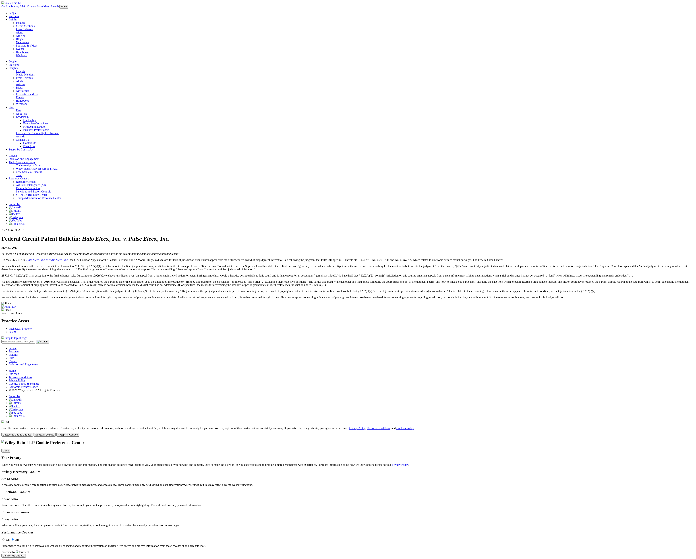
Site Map (14, 373)
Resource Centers (19, 178)
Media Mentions (25, 26)
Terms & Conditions (20, 377)
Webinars (21, 55)
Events (20, 48)
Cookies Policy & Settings (24, 383)
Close (6, 450)
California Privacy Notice (23, 386)
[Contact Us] (16, 223)
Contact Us (22, 139)
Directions (29, 146)
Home (12, 370)
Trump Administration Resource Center (38, 198)
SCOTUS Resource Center (31, 194)
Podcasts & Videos (27, 45)
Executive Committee (35, 123)
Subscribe (14, 149)
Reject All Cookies (44, 434)
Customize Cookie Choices (17, 434)
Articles (20, 35)
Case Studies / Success (29, 171)
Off (17, 539)
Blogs (19, 39)
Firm (11, 107)
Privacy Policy (17, 380)
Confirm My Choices (13, 555)
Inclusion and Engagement (24, 158)
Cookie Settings (10, 6)
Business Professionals (36, 129)
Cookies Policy (405, 428)
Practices (14, 16)
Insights (13, 19)
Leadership (22, 116)
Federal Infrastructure (28, 188)
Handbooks (22, 52)
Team (19, 175)
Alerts (19, 32)
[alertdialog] (348, 499)
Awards (20, 136)
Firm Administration (34, 126)
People (12, 12)
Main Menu (43, 6)
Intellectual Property (20, 328)
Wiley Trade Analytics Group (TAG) (37, 168)
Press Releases (24, 29)
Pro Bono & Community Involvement (37, 133)
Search (55, 6)
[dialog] (348, 432)
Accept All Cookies (68, 434)
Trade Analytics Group (22, 162)
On (8, 539)
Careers (13, 155)
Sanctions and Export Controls (33, 191)
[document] (348, 499)
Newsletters (22, 42)
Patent (12, 331)
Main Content (28, 6)
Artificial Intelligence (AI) (31, 185)
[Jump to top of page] (14, 338)
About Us (21, 113)
